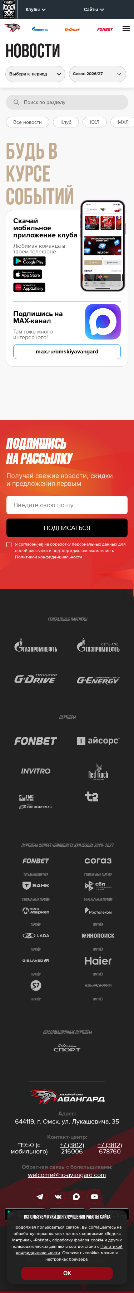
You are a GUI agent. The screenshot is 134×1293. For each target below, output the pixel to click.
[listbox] (97, 74)
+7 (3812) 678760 (110, 1148)
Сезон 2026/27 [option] (88, 74)
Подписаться (67, 528)
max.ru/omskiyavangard (67, 351)
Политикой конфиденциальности (48, 557)
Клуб (65, 122)
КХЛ (94, 122)
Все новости (27, 122)
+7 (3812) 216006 (72, 1148)
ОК (67, 1273)
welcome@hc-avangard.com (67, 1175)
